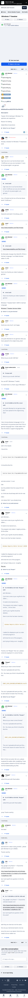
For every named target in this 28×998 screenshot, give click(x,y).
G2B (6, 842)
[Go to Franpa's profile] (2, 354)
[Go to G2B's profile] (2, 843)
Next (22, 69)
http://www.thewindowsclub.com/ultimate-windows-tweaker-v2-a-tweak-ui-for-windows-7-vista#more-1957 (14, 873)
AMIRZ (7, 209)
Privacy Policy (14, 984)
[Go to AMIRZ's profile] (2, 210)
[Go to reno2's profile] (2, 157)
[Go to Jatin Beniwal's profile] (2, 25)
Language (6, 984)
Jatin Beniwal (7, 24)
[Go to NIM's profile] (2, 138)
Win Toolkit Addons (13, 25)
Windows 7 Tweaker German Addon (11, 308)
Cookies (14, 987)
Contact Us (21, 984)
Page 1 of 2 (13, 69)
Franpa (7, 353)
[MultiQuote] (2, 132)
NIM (6, 137)
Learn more (3, 2)
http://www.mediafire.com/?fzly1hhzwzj (12, 227)
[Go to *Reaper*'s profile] (2, 513)
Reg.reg (3, 566)
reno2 (6, 156)
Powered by (14, 991)
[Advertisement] (14, 43)
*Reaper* (7, 512)
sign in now (11, 952)
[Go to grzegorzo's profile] (2, 826)
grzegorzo (8, 825)
